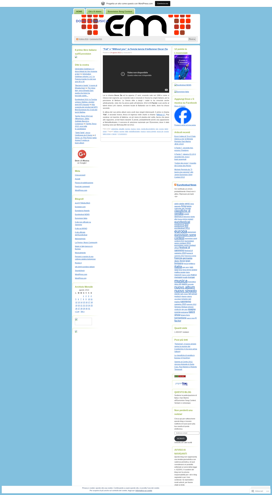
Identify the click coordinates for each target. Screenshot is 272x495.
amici (187, 203)
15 (84, 302)
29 (84, 309)
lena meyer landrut (190, 270)
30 (87, 309)
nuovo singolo (151, 131)
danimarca (178, 216)
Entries (83, 39)
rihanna (183, 296)
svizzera (184, 312)
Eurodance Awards (82, 211)
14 (81, 302)
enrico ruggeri (187, 219)
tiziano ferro (185, 315)
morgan (191, 277)
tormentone (180, 318)
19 (76, 305)
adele (176, 204)
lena (180, 270)
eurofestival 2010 (181, 224)
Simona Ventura (180, 307)
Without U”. (161, 115)
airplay (182, 204)
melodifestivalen (134, 131)
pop (157, 129)
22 (84, 305)
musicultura (192, 282)
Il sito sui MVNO (81, 228)
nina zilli (177, 284)
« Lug (77, 312)
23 (87, 305)
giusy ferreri (179, 261)
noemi (184, 284)
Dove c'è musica (92, 21)
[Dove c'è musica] (182, 123)
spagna (192, 309)
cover (186, 214)
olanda (177, 294)
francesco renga (190, 256)
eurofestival (182, 222)
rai (189, 294)
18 (92, 302)
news (138, 129)
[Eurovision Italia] (181, 92)
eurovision (192, 232)
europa (127, 129)
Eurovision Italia (81, 218)
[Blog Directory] (180, 377)
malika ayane (179, 272)
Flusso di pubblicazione (84, 183)
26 (76, 309)
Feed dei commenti (82, 187)
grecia (186, 263)
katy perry (185, 267)
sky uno (184, 309)
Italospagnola (80, 239)
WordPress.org (80, 278)
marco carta (186, 275)
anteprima (114, 129)
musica (133, 129)
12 (76, 302)
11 (92, 299)
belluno (116, 131)
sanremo (185, 301)
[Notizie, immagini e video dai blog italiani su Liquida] (83, 325)
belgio (189, 206)
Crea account (80, 175)
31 (89, 309)
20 (79, 305)
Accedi (77, 179)
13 (79, 302)
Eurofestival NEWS (82, 214)
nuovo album (184, 287)
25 (92, 305)
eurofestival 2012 (182, 228)
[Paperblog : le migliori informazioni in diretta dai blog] (181, 386)
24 (89, 305)
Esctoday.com (80, 207)
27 (79, 309)
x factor (114, 134)
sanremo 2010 (180, 304)
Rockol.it (78, 263)
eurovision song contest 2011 (184, 242)
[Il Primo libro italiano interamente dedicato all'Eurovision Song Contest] (76, 57)
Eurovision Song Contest (120, 11)
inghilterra (191, 263)
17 (89, 302)
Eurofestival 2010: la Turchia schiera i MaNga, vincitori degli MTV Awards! (86, 102)
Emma (180, 219)
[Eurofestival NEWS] (182, 85)
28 (81, 309)
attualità (121, 129)
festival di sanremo (182, 249)
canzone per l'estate (182, 208)
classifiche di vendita (182, 212)
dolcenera (186, 216)
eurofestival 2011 (181, 226)
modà (185, 277)
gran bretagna (182, 262)
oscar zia (160, 131)
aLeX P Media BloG (82, 203)
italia (126, 131)
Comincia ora (162, 3)
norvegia (191, 284)
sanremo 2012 (191, 304)
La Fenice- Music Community (86, 243)
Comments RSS (96, 39)
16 (87, 302)
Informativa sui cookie (143, 491)
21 (81, 305)
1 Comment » (122, 134)
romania (184, 299)
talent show (106, 134)
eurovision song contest (185, 236)
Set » (83, 312)
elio (175, 219)
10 (89, 299)
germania (187, 258)
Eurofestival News (186, 185)
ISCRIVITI (180, 439)
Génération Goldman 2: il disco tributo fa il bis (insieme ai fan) (86, 71)
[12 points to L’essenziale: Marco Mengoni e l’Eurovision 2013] (182, 79)
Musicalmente (80, 253)
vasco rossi (191, 318)
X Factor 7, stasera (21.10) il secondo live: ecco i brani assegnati (185, 156)
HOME (79, 11)
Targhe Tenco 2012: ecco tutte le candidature (85, 126)
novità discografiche (148, 129)
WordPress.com (81, 190)
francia (178, 258)
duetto (193, 216)
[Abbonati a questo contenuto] (175, 185)
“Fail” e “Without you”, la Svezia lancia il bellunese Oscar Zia (135, 49)
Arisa (183, 206)
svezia (161, 129)
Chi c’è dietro (95, 11)
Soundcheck (80, 271)
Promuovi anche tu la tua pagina (185, 125)
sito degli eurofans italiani (85, 267)
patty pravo (184, 294)
